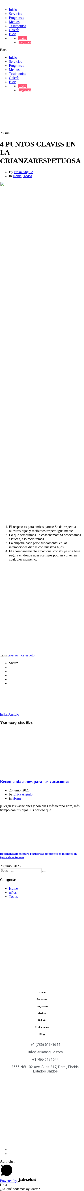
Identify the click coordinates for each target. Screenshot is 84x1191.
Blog (12, 34)
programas (42, 1006)
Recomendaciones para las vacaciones (34, 781)
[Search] (44, 871)
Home (13, 98)
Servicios (15, 14)
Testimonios (17, 26)
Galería (14, 30)
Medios (14, 22)
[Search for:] (21, 870)
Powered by (9, 1181)
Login (22, 38)
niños (13, 892)
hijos (21, 655)
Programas (16, 18)
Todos (27, 176)
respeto (29, 655)
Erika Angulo (23, 172)
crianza (13, 655)
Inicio (13, 10)
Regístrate (25, 42)
